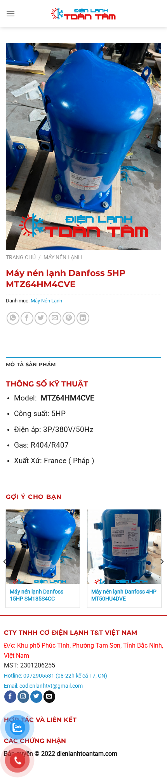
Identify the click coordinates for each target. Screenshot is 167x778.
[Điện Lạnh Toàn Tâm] (83, 13)
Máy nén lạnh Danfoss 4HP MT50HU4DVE (124, 595)
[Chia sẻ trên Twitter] (41, 318)
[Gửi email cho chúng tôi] (49, 696)
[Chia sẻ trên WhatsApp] (13, 318)
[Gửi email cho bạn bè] (55, 318)
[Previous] (5, 561)
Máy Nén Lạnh (62, 257)
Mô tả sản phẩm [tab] (31, 364)
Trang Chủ (21, 257)
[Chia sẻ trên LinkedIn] (83, 318)
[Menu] (10, 13)
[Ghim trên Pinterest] (69, 318)
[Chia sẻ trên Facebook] (27, 318)
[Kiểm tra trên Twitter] (36, 696)
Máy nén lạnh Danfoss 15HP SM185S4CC (36, 595)
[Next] (161, 561)
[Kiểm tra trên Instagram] (23, 696)
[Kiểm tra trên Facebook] (10, 696)
